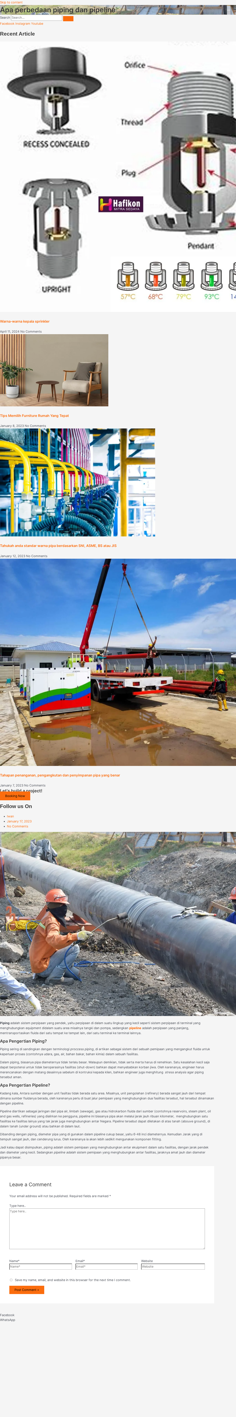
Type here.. (17, 1206)
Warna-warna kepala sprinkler (25, 321)
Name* (14, 1261)
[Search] (68, 18)
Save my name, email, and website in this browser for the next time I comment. (73, 1280)
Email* (80, 1261)
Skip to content (11, 2)
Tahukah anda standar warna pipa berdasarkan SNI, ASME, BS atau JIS (58, 546)
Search (5, 17)
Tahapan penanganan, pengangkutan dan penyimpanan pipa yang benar (60, 775)
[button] (107, 1315)
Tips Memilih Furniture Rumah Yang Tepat (34, 416)
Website (147, 1261)
